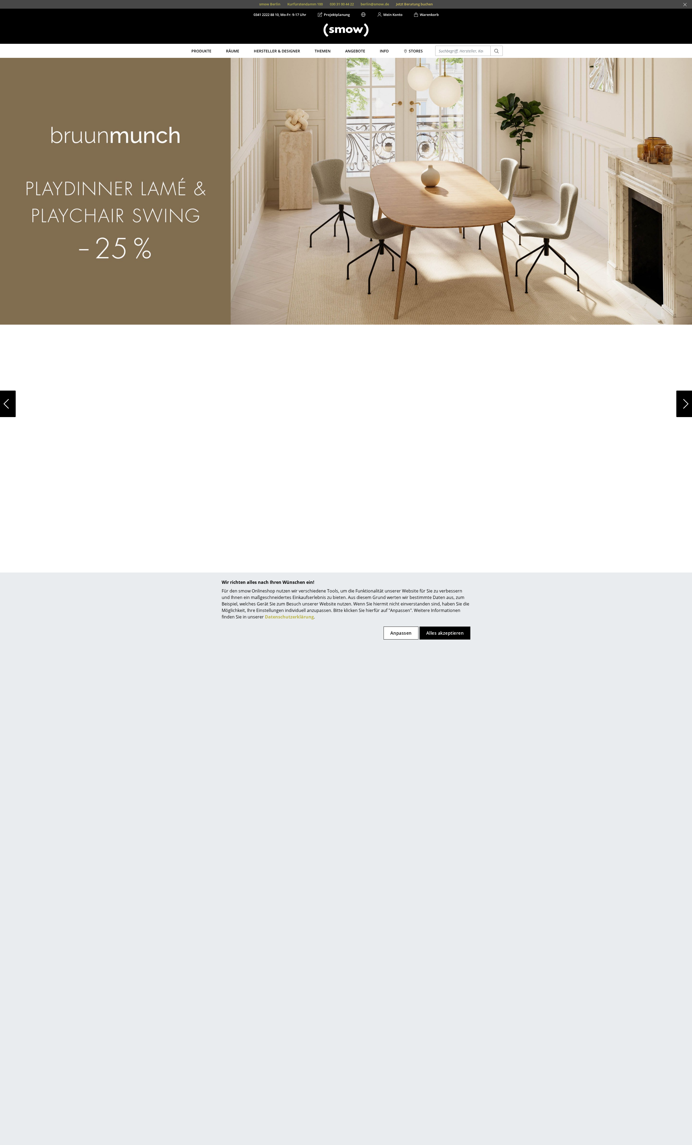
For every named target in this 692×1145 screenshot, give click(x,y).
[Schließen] (685, 4)
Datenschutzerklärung (289, 617)
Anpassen (401, 633)
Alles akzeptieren (445, 633)
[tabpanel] (346, 404)
